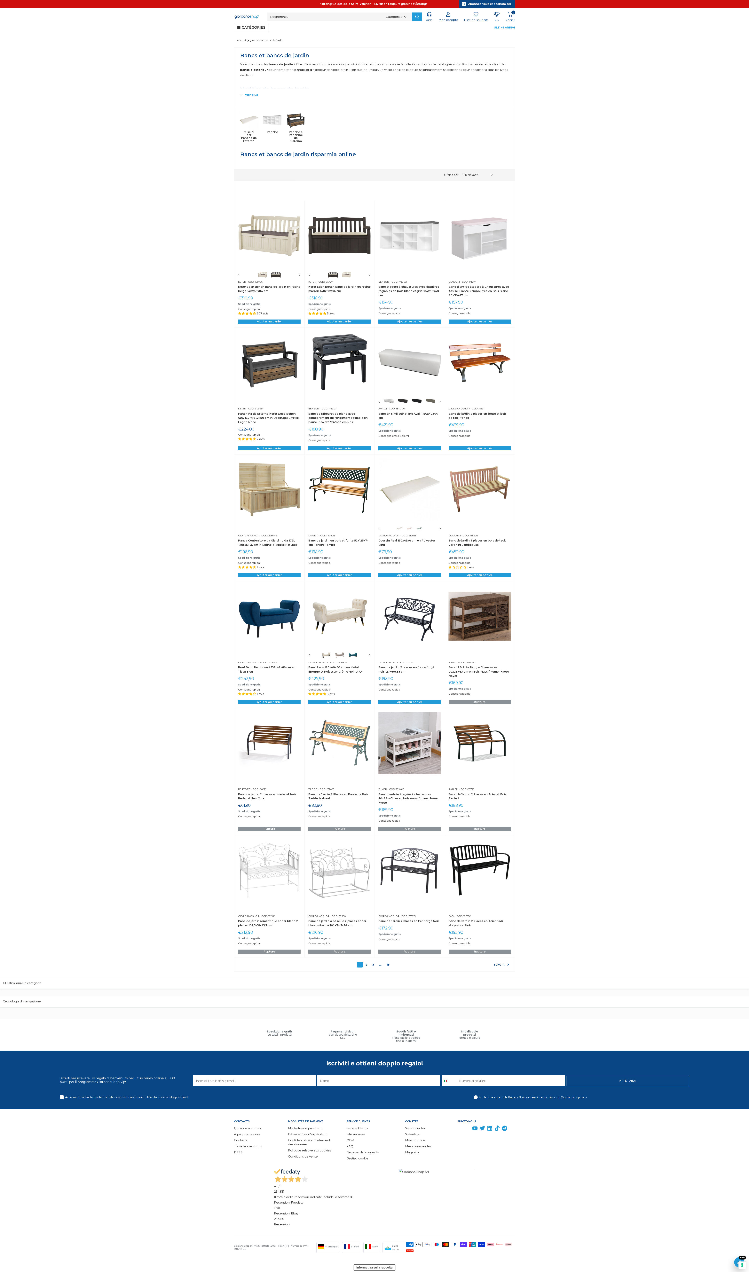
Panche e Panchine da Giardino (296, 136)
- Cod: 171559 (267, 916)
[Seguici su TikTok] (497, 1129)
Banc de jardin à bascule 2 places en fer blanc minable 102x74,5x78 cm (337, 923)
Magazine (412, 1152)
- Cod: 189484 (466, 662)
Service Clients (357, 1128)
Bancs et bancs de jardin (267, 40)
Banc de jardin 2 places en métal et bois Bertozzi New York (267, 796)
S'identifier (413, 1134)
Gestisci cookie (357, 1158)
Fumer (453, 662)
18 (388, 964)
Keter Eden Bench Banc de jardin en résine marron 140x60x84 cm (339, 289)
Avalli (382, 408)
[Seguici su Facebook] (460, 1129)
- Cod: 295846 (268, 535)
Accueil (242, 40)
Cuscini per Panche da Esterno (249, 136)
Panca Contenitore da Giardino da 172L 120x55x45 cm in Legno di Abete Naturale (267, 543)
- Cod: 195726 (254, 281)
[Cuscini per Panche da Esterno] (249, 120)
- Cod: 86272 (258, 789)
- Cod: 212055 (407, 535)
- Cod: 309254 (255, 408)
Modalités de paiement (305, 1128)
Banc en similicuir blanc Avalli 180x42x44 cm (408, 416)
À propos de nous (247, 1134)
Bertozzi (244, 789)
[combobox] (449, 1080)
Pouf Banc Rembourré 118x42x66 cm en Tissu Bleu (266, 669)
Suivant (499, 964)
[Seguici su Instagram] (467, 1129)
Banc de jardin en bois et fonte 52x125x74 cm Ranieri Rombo (338, 543)
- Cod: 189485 (395, 789)
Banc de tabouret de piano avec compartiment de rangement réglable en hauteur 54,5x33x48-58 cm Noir (338, 418)
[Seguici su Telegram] (504, 1129)
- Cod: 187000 (396, 408)
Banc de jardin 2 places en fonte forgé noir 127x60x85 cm (406, 669)
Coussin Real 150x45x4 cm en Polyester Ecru (406, 543)
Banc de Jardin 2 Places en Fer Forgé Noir (408, 921)
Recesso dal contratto (363, 1152)
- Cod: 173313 (407, 916)
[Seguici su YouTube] (475, 1129)
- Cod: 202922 (338, 662)
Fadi (451, 916)
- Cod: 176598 (462, 916)
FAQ (350, 1146)
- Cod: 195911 (477, 408)
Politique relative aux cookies (309, 1150)
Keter (242, 281)
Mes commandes (418, 1146)
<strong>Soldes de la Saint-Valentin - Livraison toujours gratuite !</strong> (374, 4)
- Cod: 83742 (466, 789)
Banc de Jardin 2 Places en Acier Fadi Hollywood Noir (476, 923)
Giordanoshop (459, 408)
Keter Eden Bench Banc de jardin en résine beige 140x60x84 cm (269, 289)
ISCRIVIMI (627, 1081)
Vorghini (455, 535)
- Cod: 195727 (324, 281)
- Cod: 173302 (398, 281)
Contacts (240, 1140)
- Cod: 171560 (337, 916)
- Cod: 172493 (326, 789)
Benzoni (384, 281)
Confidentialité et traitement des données (309, 1142)
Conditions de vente (303, 1156)
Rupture (479, 702)
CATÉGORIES (253, 27)
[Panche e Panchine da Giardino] (295, 120)
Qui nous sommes (247, 1128)
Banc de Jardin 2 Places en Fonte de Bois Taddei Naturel (338, 796)
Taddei (313, 789)
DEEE (238, 1152)
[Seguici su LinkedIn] (490, 1129)
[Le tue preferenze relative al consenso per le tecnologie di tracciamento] (742, 1265)
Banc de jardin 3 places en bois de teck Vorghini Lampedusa (477, 543)
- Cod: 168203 (469, 535)
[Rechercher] (417, 16)
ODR (350, 1140)
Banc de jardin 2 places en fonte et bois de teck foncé (478, 416)
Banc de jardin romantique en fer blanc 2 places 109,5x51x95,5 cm (268, 923)
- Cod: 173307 (328, 408)
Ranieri (313, 535)
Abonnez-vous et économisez (489, 4)
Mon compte (415, 1140)
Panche (272, 132)
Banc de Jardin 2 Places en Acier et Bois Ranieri (478, 796)
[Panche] (272, 120)
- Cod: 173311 (407, 662)
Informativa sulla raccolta (374, 1267)
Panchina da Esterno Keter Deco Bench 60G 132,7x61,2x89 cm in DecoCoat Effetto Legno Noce (268, 418)
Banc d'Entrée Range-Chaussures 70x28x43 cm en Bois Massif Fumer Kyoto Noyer (479, 671)
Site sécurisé (356, 1134)
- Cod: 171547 (468, 281)
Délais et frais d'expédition (307, 1134)
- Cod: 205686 (268, 662)
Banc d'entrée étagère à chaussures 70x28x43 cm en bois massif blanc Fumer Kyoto (408, 798)
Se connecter (415, 1128)
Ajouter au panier (269, 321)
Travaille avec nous (248, 1146)
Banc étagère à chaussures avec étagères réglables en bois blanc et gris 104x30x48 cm (408, 291)
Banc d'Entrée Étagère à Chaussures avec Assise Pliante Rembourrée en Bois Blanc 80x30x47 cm (479, 291)
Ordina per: (452, 175)
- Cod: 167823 (326, 535)
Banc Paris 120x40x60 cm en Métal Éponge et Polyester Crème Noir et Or (335, 669)
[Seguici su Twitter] (482, 1129)
